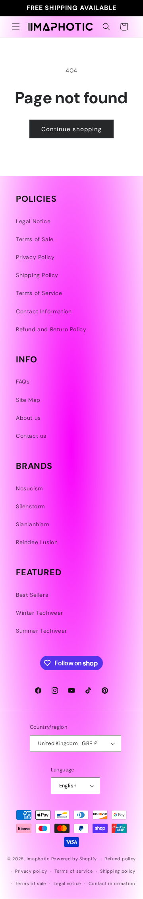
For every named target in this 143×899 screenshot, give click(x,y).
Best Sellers (32, 594)
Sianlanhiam (32, 524)
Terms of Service (39, 293)
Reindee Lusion (37, 542)
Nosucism (29, 488)
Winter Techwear (39, 612)
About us (28, 417)
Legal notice (67, 883)
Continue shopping (71, 129)
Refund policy (120, 859)
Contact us (31, 435)
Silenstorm (30, 506)
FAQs (22, 381)
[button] (16, 26)
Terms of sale (30, 883)
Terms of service (73, 871)
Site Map (28, 399)
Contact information (112, 883)
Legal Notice (33, 221)
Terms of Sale (35, 239)
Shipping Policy (37, 275)
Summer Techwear (41, 630)
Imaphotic (38, 859)
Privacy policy (31, 871)
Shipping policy (117, 871)
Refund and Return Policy (51, 329)
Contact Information (44, 311)
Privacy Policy (35, 257)
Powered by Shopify (74, 859)
